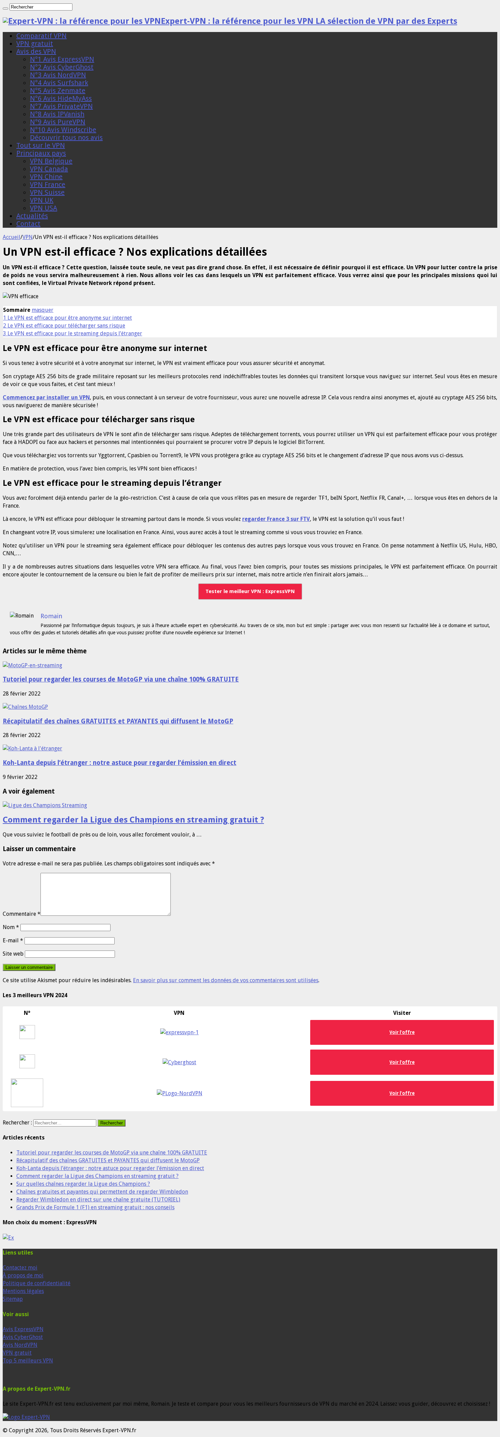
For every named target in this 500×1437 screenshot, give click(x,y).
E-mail (13, 940)
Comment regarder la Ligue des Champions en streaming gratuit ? (133, 820)
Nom (11, 927)
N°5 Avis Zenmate (57, 90)
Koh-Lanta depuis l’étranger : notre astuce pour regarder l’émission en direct (119, 762)
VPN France (47, 184)
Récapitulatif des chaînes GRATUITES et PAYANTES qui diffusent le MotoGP (118, 721)
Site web (13, 954)
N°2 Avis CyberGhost (62, 67)
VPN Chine (46, 177)
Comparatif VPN (41, 36)
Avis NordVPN (20, 1345)
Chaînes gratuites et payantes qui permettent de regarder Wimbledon (102, 1191)
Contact (28, 224)
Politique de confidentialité (36, 1283)
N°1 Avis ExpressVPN (62, 59)
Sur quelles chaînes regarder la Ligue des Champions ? (83, 1184)
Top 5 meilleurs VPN (28, 1360)
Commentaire (21, 914)
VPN (27, 237)
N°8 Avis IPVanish (57, 114)
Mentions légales (23, 1291)
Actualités (32, 216)
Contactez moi (20, 1267)
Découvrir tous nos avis (66, 137)
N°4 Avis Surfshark (59, 83)
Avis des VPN (36, 51)
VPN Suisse (47, 192)
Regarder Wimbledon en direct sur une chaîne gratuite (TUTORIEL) (98, 1199)
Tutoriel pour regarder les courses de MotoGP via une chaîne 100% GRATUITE (121, 679)
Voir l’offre (402, 1093)
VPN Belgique (51, 161)
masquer (42, 310)
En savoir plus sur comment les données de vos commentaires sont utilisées (225, 980)
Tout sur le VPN (40, 145)
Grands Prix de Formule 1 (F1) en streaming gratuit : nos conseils (95, 1207)
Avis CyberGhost (23, 1337)
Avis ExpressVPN (23, 1329)
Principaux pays (41, 153)
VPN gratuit (34, 43)
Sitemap (13, 1299)
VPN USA (43, 208)
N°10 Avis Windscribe (63, 130)
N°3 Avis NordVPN (58, 75)
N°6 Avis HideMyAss (61, 98)
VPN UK (41, 200)
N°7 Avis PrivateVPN (61, 106)
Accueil (11, 237)
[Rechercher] (5, 8)
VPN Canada (49, 169)
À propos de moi (23, 1275)
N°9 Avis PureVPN (57, 122)
